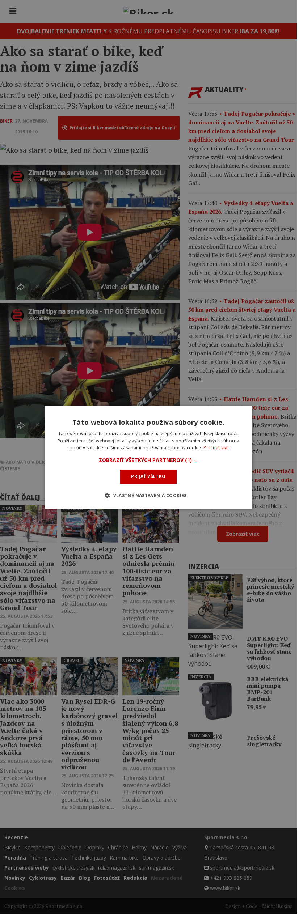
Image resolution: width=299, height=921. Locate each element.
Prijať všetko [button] (148, 477)
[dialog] (148, 457)
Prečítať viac (216, 448)
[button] (148, 460)
